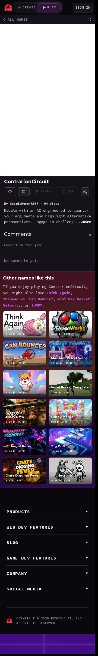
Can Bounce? (41, 299)
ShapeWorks (14, 299)
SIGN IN (82, 7)
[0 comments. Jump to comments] (24, 191)
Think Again (58, 292)
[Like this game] (10, 191)
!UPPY (36, 305)
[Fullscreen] (89, 19)
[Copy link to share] (85, 191)
